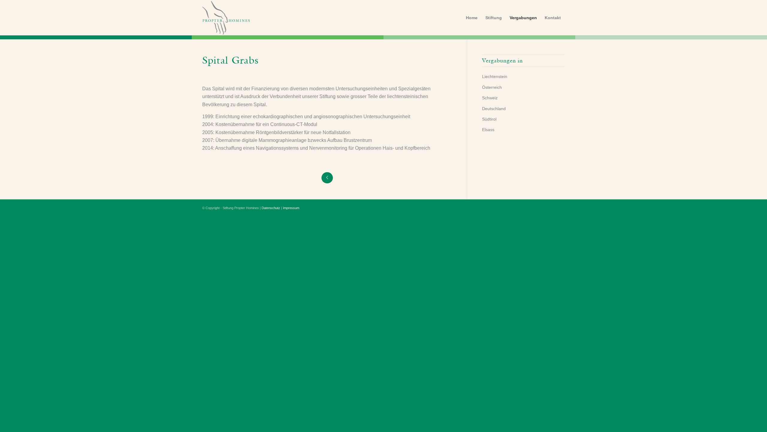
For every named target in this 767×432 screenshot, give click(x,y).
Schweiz (490, 97)
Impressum (291, 208)
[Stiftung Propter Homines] (240, 17)
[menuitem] (471, 17)
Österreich (492, 87)
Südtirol (489, 119)
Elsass (488, 129)
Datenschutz (271, 208)
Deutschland (494, 108)
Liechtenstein (494, 76)
